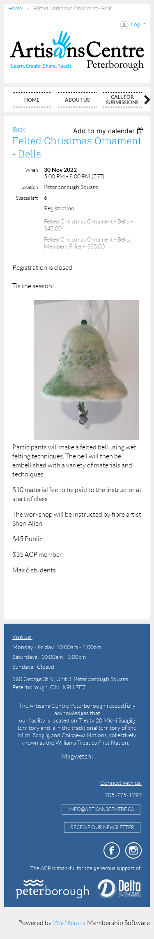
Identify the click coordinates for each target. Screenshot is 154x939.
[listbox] (109, 131)
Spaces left (27, 198)
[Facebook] (111, 850)
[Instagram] (133, 850)
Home (15, 8)
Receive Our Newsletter (102, 827)
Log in (138, 24)
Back (18, 129)
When (31, 170)
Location (29, 187)
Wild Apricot (69, 923)
